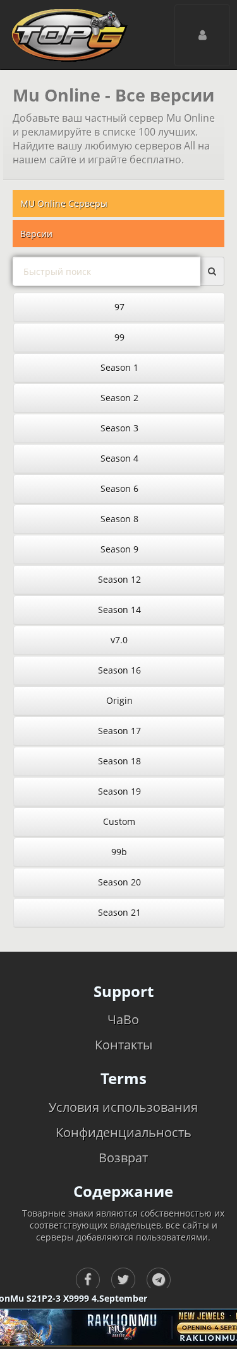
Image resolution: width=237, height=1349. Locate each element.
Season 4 (119, 458)
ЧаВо (123, 1019)
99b (119, 852)
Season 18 (119, 761)
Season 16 (119, 670)
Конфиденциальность (123, 1132)
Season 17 (119, 731)
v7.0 (119, 640)
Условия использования (123, 1107)
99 (119, 337)
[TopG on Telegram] (158, 1279)
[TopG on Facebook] (87, 1279)
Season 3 (119, 428)
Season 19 (119, 791)
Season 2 (119, 398)
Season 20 (119, 882)
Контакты (123, 1044)
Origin (119, 700)
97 (119, 307)
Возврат (123, 1157)
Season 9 (119, 549)
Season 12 (119, 579)
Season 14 (119, 610)
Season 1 (119, 367)
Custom (119, 821)
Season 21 (119, 912)
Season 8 (119, 519)
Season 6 (119, 488)
